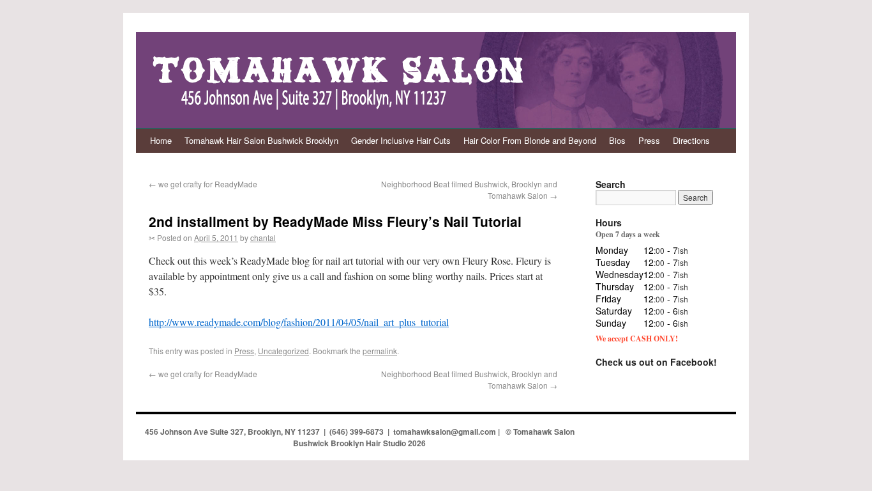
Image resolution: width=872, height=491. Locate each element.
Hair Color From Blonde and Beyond (529, 140)
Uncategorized (283, 350)
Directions (691, 140)
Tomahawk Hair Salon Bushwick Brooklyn (261, 140)
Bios (617, 140)
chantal (263, 237)
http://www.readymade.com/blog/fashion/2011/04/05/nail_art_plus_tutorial (299, 322)
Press (649, 140)
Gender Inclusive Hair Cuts (401, 140)
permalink (380, 350)
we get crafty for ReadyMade (203, 183)
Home (161, 140)
